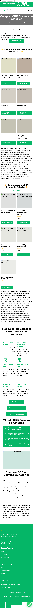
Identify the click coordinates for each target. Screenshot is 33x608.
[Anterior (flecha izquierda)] (2, 606)
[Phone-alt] (27, 4)
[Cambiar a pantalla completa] (8, 603)
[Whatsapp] (18, 4)
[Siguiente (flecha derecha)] (8, 606)
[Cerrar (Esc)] (19, 603)
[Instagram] (23, 4)
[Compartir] (14, 603)
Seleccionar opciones (6, 82)
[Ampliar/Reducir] (2, 603)
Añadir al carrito (24, 83)
